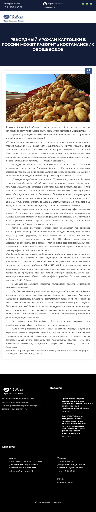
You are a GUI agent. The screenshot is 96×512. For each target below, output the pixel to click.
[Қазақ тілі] (83, 5)
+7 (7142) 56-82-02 (13, 7)
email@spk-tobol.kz (12, 3)
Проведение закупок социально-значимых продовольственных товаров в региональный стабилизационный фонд (77, 403)
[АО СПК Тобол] (13, 18)
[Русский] (87, 5)
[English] (92, 5)
